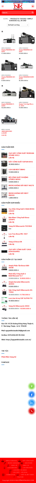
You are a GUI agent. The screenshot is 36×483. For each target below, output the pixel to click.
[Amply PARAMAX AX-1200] (27, 39)
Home (5, 19)
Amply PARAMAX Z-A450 (8, 105)
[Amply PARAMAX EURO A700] (27, 66)
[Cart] (32, 6)
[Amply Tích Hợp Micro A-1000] (27, 93)
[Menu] (2, 6)
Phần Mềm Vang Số (8, 357)
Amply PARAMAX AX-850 (8, 78)
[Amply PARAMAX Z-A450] (9, 93)
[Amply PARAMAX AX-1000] (9, 39)
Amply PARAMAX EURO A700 (26, 78)
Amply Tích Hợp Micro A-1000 (26, 105)
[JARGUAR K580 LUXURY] (9, 120)
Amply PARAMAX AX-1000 (8, 50)
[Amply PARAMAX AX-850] (9, 66)
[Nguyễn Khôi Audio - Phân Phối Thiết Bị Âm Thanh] (18, 6)
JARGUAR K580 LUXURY (6, 132)
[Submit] (32, 12)
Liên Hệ (3, 135)
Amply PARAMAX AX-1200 (26, 50)
